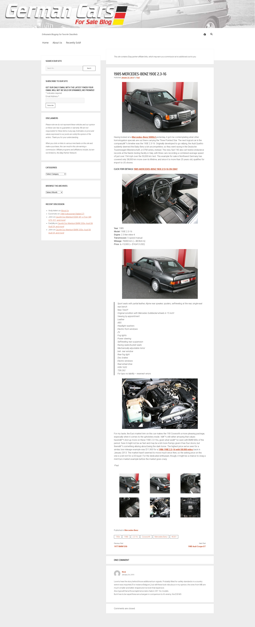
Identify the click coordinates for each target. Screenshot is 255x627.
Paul (138, 78)
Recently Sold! (73, 42)
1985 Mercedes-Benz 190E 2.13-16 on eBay (156, 169)
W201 (174, 537)
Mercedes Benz (131, 530)
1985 (126, 537)
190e (118, 537)
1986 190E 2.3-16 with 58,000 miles (176, 449)
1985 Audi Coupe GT (197, 546)
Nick (124, 572)
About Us (57, 42)
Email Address (52, 96)
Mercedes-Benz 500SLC (144, 137)
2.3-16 (135, 537)
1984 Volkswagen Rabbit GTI (72, 214)
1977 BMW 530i (120, 546)
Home (45, 42)
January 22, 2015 (127, 78)
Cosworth (146, 537)
